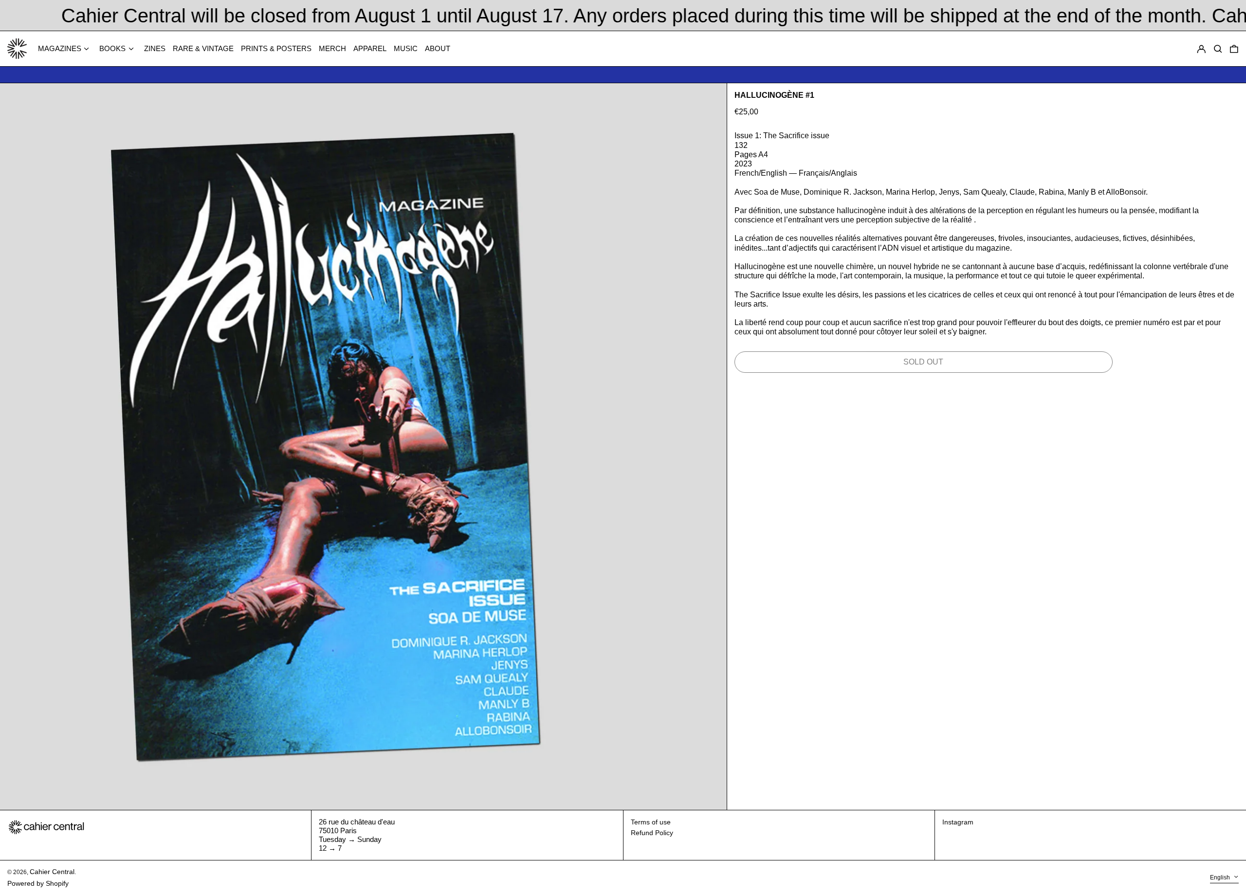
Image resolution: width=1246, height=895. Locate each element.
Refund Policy (652, 833)
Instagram (957, 822)
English (1220, 877)
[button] (1234, 49)
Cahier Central (52, 872)
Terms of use (651, 822)
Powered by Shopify (38, 883)
